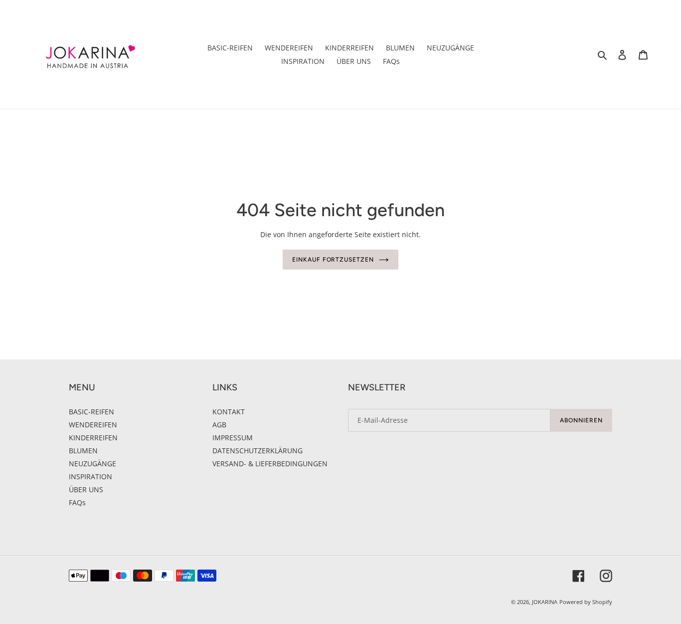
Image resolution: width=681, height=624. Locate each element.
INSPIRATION (90, 476)
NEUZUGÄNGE (92, 463)
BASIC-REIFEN (91, 411)
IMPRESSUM (232, 437)
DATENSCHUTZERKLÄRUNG (257, 450)
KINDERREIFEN (93, 437)
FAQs (77, 502)
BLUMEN (83, 450)
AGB (219, 424)
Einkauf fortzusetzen (333, 259)
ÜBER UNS (86, 489)
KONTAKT (228, 411)
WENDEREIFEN (93, 424)
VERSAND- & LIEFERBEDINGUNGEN (270, 463)
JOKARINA (544, 602)
